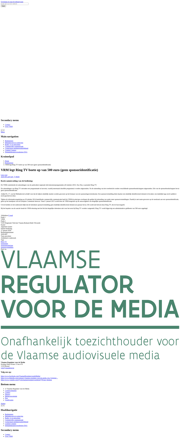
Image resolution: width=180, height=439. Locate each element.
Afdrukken (4, 215)
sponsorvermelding (7, 247)
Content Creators (10, 150)
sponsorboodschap (7, 245)
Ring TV (4, 242)
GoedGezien (9, 400)
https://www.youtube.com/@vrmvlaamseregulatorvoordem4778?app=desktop (26, 380)
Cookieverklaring (10, 391)
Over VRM (9, 126)
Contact (7, 125)
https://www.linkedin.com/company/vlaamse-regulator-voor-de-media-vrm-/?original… (29, 378)
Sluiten (3, 403)
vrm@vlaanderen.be (7, 368)
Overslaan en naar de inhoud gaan (12, 2)
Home (7, 161)
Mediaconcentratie (11, 396)
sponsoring (4, 243)
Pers (6, 398)
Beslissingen (9, 141)
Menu (3, 132)
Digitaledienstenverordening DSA (16, 152)
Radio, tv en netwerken (12, 144)
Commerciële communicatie (14, 146)
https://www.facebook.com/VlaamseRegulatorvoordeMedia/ (20, 376)
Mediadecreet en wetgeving (14, 143)
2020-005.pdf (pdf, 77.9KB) (10, 177)
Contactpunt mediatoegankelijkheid (16, 148)
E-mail (10, 215)
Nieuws (7, 394)
